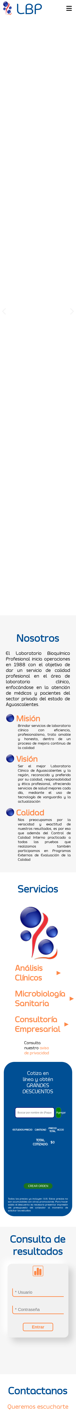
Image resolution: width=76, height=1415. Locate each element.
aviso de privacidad (36, 1143)
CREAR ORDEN (38, 1278)
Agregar (58, 1204)
